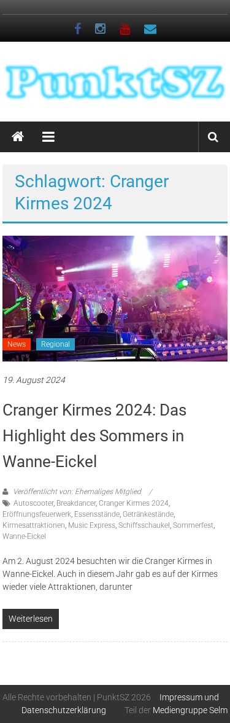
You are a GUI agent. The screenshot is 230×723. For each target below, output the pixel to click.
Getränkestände (148, 514)
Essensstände (97, 514)
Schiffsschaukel (144, 525)
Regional (55, 344)
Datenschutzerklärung (63, 710)
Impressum (180, 697)
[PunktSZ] (17, 137)
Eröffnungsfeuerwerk (36, 514)
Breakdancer (76, 503)
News (16, 344)
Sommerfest (193, 525)
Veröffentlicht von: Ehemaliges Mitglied (77, 491)
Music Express (91, 525)
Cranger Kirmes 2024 (134, 503)
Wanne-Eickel (24, 536)
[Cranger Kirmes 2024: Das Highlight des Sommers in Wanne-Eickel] (115, 298)
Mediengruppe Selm (190, 710)
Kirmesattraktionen (33, 525)
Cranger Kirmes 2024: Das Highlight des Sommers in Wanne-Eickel (94, 436)
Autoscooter (33, 503)
